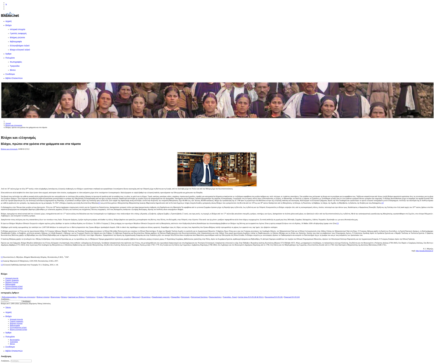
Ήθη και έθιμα (109, 297)
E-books (100, 297)
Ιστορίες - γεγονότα (124, 297)
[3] (338, 223)
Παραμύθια (175, 297)
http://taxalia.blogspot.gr (424, 251)
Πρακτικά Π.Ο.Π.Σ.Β (292, 297)
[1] (99, 203)
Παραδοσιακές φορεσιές (161, 297)
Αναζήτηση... (5, 299)
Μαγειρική (136, 297)
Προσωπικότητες (215, 297)
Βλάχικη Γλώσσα (11, 282)
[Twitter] (6, 5)
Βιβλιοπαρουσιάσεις (9, 297)
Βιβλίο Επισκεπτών (14, 78)
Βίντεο (13, 70)
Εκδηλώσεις (91, 297)
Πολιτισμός (185, 297)
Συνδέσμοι (10, 74)
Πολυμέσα (10, 58)
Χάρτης (8, 307)
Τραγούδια (14, 66)
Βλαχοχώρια (55, 297)
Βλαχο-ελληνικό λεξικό (20, 50)
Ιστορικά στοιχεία (17, 29)
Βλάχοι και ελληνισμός (9, 149)
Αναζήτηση (26, 301)
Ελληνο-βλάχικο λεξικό (13, 286)
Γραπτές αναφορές (18, 33)
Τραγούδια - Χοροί (230, 297)
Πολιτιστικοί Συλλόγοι (199, 297)
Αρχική (8, 21)
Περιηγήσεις (146, 297)
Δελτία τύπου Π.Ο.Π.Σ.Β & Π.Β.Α (251, 297)
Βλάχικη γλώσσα (17, 37)
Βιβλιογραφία (16, 41)
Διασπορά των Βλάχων (76, 297)
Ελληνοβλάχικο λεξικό (19, 46)
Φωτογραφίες (16, 62)
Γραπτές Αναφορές (12, 280)
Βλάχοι (8, 25)
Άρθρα (8, 54)
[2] (383, 203)
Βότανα (64, 297)
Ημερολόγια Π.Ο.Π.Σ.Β (274, 297)
